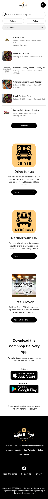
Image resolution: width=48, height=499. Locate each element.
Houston (9, 450)
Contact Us (26, 474)
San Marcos (24, 455)
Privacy (38, 474)
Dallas (40, 450)
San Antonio (29, 450)
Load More (24, 126)
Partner (17, 256)
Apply (16, 192)
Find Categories (10, 474)
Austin (18, 450)
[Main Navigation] (4, 5)
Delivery (13, 21)
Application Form (21, 320)
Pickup (35, 21)
